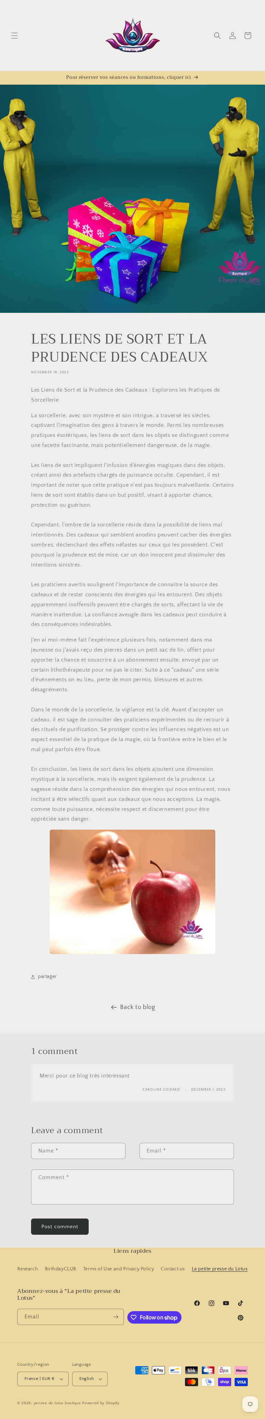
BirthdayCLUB (60, 1269)
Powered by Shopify (101, 1403)
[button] (14, 35)
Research (27, 1269)
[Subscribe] (116, 1317)
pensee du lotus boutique (57, 1403)
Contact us (173, 1269)
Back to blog (137, 1007)
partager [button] (47, 976)
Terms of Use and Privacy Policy (118, 1269)
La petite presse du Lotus (220, 1269)
